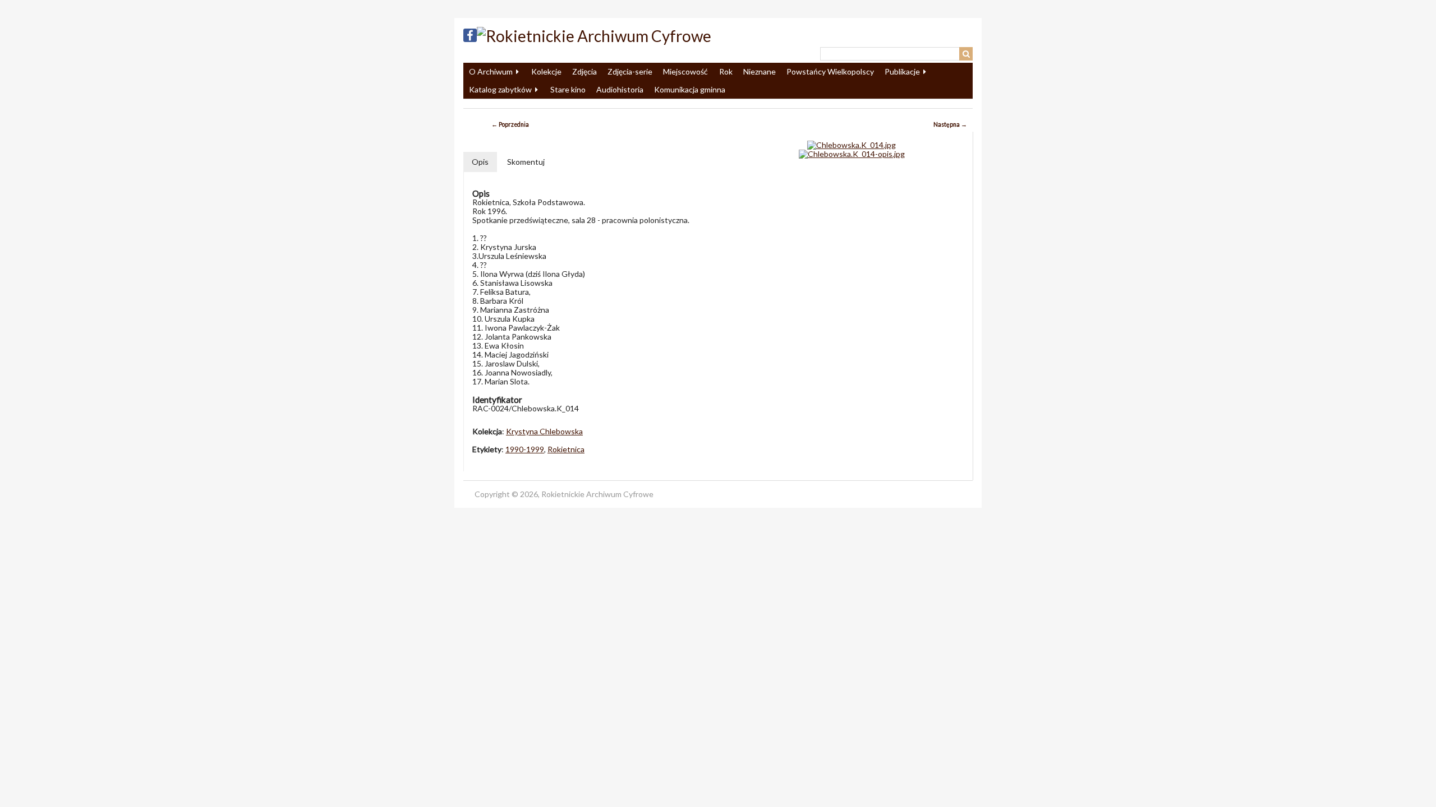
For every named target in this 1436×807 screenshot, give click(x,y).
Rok (726, 71)
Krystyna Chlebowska (544, 431)
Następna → (950, 124)
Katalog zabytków (500, 89)
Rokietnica (565, 449)
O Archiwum (491, 71)
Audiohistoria (619, 89)
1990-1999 (524, 449)
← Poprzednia (510, 124)
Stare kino (568, 89)
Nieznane (759, 71)
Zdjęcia (584, 71)
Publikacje (902, 71)
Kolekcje (546, 71)
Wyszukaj (966, 54)
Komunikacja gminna (689, 89)
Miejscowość (685, 71)
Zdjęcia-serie (629, 71)
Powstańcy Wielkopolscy (830, 71)
